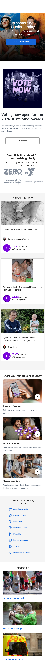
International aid (20, 528)
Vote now (22, 140)
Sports (16, 546)
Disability (17, 534)
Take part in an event (13, 598)
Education (17, 521)
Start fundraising (21, 42)
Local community (20, 540)
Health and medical (21, 553)
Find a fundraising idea (14, 628)
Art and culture (19, 515)
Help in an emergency (13, 659)
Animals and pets (20, 509)
